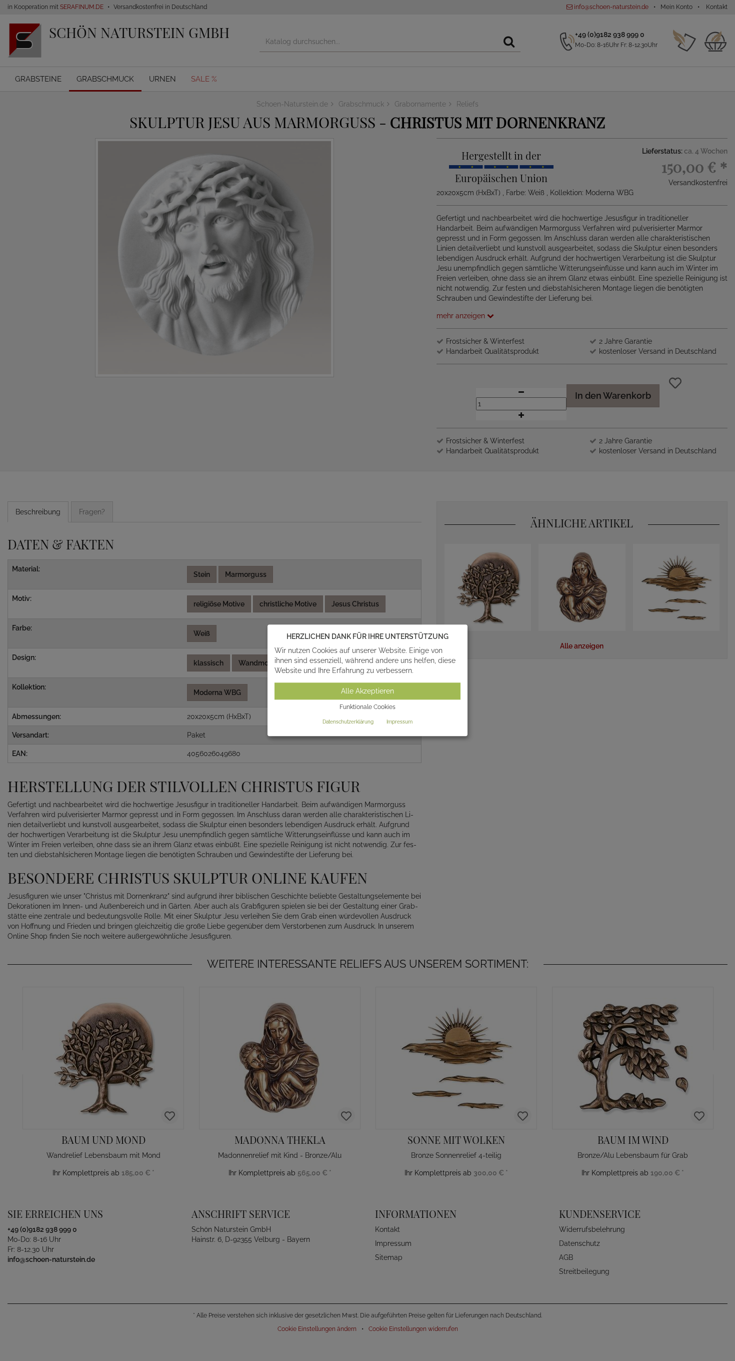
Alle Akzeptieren (367, 691)
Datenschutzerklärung (348, 722)
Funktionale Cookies (368, 707)
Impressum (399, 722)
